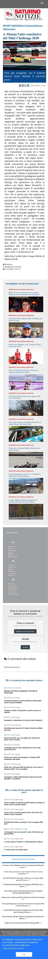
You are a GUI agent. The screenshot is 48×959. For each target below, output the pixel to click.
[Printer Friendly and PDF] (38, 86)
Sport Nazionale (14, 25)
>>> (25, 867)
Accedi (25, 647)
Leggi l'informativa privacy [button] (13, 948)
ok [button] (24, 954)
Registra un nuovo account (25, 631)
